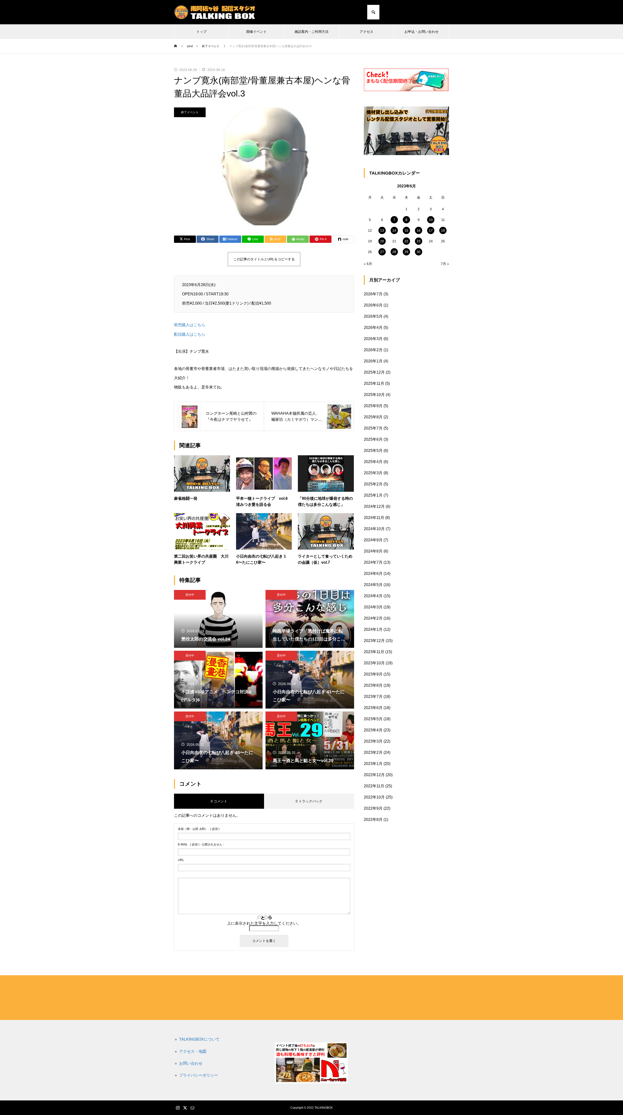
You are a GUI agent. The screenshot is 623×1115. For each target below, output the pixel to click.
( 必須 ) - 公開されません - (201, 844)
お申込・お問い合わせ (421, 32)
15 (406, 230)
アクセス (366, 32)
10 (431, 220)
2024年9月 (373, 540)
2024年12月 (374, 506)
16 (419, 230)
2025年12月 (374, 372)
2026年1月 (373, 361)
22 (406, 241)
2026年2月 (373, 350)
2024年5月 (373, 585)
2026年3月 (373, 339)
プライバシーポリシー (198, 1075)
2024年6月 (373, 573)
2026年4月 (373, 327)
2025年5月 (373, 450)
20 (382, 241)
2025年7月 (373, 428)
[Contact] (445, 12)
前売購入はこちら (189, 325)
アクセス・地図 (192, 1051)
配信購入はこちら (189, 334)
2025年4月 (373, 462)
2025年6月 (373, 439)
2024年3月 (373, 607)
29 (406, 252)
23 (419, 241)
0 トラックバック (309, 801)
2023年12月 (374, 641)
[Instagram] (433, 12)
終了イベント (190, 112)
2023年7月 (373, 696)
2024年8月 (373, 551)
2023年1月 (373, 764)
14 (394, 230)
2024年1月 (373, 629)
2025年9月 (373, 406)
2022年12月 (374, 775)
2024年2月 (373, 618)
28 (394, 252)
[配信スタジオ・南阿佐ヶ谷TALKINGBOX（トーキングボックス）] (214, 12)
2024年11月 (374, 518)
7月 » (445, 264)
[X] (439, 12)
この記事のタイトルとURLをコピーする (264, 259)
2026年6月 (373, 305)
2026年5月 (373, 316)
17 (431, 230)
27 (382, 252)
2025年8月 (373, 417)
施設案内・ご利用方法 (311, 32)
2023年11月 (374, 652)
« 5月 (368, 264)
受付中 (189, 595)
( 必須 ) (199, 828)
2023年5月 (373, 719)
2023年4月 (373, 730)
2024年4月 (373, 596)
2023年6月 (373, 708)
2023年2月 (373, 752)
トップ (201, 32)
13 (382, 230)
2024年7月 (373, 562)
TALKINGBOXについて (199, 1039)
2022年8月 (373, 819)
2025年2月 (373, 484)
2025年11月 (374, 383)
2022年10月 (374, 797)
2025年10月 (374, 395)
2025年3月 (373, 473)
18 (443, 230)
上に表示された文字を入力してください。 (264, 923)
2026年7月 (373, 294)
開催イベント (256, 32)
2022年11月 (374, 786)
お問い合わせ (190, 1063)
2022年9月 (373, 808)
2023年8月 (373, 685)
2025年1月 (373, 495)
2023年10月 (374, 663)
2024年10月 (374, 529)
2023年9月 (373, 674)
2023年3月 (373, 741)
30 (419, 252)
